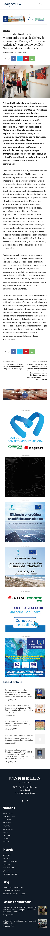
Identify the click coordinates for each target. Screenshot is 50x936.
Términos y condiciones (25, 793)
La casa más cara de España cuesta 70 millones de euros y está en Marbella (17, 723)
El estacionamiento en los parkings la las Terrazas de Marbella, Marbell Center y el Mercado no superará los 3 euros (19, 693)
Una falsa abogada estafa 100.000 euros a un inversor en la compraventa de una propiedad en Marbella (19, 909)
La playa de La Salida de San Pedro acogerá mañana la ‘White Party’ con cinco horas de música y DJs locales (19, 709)
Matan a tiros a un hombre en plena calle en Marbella (20, 922)
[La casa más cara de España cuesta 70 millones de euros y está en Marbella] (40, 725)
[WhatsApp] (32, 58)
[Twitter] (20, 58)
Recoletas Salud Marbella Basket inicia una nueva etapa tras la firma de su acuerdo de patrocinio (19, 738)
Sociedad (6, 31)
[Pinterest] (26, 58)
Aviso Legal (25, 790)
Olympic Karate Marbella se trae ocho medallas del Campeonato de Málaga (13, 366)
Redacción (9, 52)
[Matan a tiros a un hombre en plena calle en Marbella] (42, 923)
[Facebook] (13, 58)
